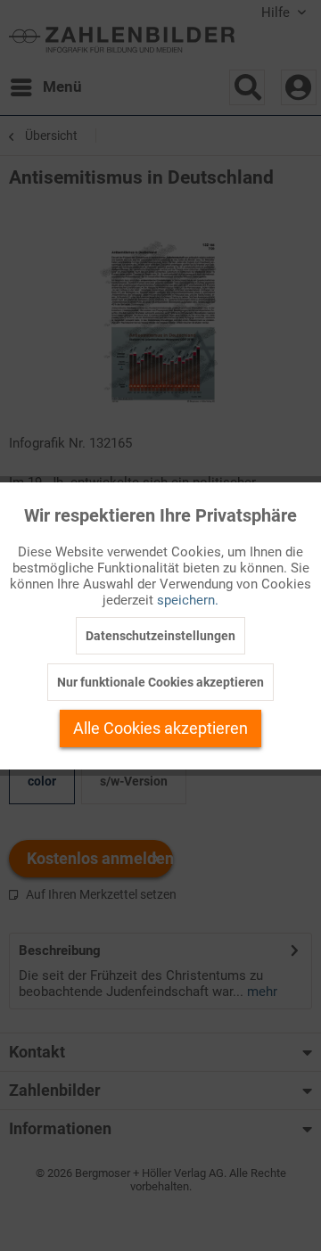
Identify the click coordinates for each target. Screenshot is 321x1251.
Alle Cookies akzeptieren (160, 728)
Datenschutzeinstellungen (160, 636)
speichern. (187, 600)
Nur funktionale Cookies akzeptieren (160, 682)
